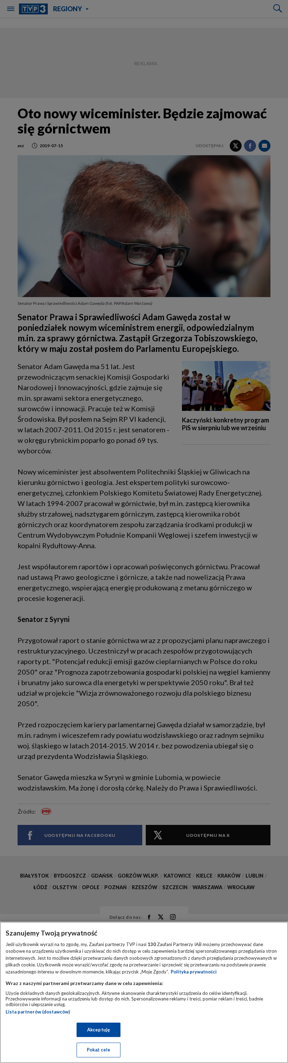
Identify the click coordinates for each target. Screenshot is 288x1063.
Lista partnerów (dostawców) (38, 1012)
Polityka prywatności (194, 972)
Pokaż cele (98, 1049)
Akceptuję (98, 1029)
